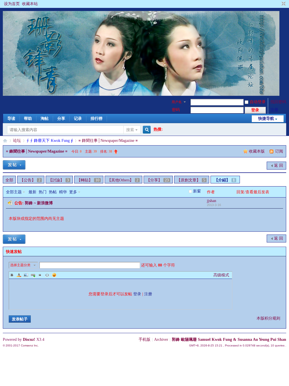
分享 (61, 118)
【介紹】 (224, 180)
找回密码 (278, 102)
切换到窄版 (283, 3)
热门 (43, 192)
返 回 (278, 165)
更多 (73, 192)
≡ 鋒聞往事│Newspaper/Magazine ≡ (108, 140)
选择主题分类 (20, 265)
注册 (274, 110)
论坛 (17, 140)
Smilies (54, 275)
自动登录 (258, 102)
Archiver (161, 339)
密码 (176, 110)
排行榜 (96, 118)
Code (47, 275)
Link (33, 275)
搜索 (130, 130)
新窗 (197, 191)
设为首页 (12, 4)
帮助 (28, 118)
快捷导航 (266, 118)
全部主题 (14, 192)
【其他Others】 (122, 180)
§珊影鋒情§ (5, 140)
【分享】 (157, 180)
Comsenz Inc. (30, 345)
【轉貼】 (88, 180)
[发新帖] (14, 165)
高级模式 (221, 275)
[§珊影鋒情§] (141, 94)
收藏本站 (30, 4)
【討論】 (58, 180)
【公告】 (30, 180)
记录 (78, 118)
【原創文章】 (191, 180)
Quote (40, 275)
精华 (63, 192)
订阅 (279, 151)
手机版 (144, 339)
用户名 (177, 102)
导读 (11, 118)
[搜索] (146, 130)
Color (19, 275)
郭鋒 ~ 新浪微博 (39, 203)
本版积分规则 (268, 318)
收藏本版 (257, 151)
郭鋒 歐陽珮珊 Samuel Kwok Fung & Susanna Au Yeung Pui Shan (229, 339)
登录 (137, 294)
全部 (9, 180)
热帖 (53, 192)
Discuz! (29, 339)
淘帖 (45, 118)
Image (26, 275)
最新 (32, 192)
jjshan (211, 201)
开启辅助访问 (278, 3)
